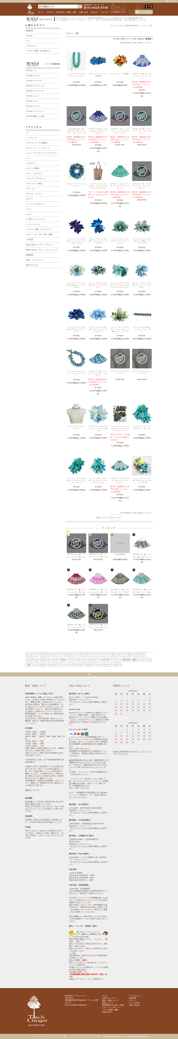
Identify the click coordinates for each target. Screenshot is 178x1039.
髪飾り (135, 660)
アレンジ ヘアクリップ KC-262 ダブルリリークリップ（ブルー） (76, 329)
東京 (29, 665)
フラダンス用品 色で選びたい (128, 26)
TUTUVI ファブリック (35, 86)
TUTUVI (49, 12)
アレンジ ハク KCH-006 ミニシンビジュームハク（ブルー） (141, 329)
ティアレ (63, 665)
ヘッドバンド (31, 138)
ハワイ (70, 660)
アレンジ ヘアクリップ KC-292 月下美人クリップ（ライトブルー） (76, 285)
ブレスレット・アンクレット (38, 148)
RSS (104, 1012)
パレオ (28, 214)
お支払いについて (109, 998)
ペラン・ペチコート (34, 173)
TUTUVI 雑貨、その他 (35, 116)
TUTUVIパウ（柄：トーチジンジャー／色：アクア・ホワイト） (141, 131)
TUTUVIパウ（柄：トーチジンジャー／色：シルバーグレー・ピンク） (98, 592)
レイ (27, 41)
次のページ (115, 518)
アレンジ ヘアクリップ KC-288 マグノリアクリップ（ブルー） (98, 285)
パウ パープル (125, 655)
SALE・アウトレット (34, 260)
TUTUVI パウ (31, 70)
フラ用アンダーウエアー (36, 219)
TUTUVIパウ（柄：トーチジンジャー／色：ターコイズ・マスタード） (141, 186)
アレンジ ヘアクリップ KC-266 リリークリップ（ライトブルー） (142, 285)
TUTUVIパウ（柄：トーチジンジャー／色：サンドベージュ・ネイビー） (76, 556)
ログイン (132, 1000)
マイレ (80, 665)
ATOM (108, 1012)
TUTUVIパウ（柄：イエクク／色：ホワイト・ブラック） (142, 556)
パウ (84, 660)
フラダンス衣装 (58, 660)
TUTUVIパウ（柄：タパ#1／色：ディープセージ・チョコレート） (120, 592)
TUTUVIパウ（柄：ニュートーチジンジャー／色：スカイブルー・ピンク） (120, 131)
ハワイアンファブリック (36, 178)
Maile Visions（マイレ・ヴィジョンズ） (42, 250)
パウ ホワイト (32, 655)
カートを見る (145, 12)
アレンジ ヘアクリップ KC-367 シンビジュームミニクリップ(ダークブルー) (76, 241)
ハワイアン (115, 660)
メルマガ (104, 12)
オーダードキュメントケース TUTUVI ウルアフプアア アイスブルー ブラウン (121, 428)
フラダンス (45, 660)
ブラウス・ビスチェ (34, 194)
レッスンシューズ (33, 224)
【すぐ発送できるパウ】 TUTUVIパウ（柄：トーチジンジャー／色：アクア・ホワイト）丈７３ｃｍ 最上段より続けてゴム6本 (76, 133)
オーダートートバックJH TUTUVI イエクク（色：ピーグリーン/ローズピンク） (98, 186)
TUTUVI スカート (33, 76)
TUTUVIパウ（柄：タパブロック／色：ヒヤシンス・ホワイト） (141, 76)
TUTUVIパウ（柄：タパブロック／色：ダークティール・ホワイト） (120, 480)
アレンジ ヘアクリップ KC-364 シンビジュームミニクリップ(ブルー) (98, 241)
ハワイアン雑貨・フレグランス (38, 229)
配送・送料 (71, 12)
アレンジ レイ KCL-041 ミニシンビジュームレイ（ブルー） (76, 373)
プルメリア (52, 665)
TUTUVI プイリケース (35, 91)
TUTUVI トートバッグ (35, 111)
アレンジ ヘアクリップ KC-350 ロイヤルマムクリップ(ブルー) (120, 241)
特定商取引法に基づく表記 (113, 1005)
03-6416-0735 (97, 7)
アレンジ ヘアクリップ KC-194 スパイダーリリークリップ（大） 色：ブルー (76, 480)
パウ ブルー (112, 655)
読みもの (94, 12)
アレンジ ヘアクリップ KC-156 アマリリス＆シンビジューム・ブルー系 (142, 480)
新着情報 (29, 31)
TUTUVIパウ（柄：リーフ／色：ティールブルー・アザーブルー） (98, 373)
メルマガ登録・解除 (110, 1010)
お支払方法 (60, 12)
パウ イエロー (85, 655)
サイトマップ (172, 1)
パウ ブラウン (139, 655)
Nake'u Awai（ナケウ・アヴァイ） (40, 245)
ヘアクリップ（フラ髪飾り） (38, 143)
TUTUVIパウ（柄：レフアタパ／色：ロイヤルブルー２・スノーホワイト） (98, 131)
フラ (77, 660)
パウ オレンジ (70, 655)
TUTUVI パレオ (32, 96)
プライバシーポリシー (111, 1007)
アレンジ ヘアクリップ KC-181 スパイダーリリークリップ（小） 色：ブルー (98, 480)
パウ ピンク (45, 655)
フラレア (117, 665)
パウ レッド (57, 655)
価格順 (141, 39)
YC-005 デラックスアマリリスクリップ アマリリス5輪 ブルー (98, 428)
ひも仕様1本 (120, 554)
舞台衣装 (126, 660)
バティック (30, 189)
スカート (29, 199)
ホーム (41, 12)
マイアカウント (135, 996)
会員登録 (132, 998)
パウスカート (31, 46)
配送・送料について (110, 1000)
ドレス (28, 209)
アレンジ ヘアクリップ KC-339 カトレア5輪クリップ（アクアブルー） (142, 241)
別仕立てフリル (32, 265)
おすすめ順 (132, 39)
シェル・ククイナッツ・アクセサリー (41, 153)
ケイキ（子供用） (33, 168)
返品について (107, 1003)
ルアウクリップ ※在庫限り (120, 73)
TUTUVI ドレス (32, 101)
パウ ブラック (32, 660)
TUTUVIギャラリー (118, 12)
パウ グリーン (99, 655)
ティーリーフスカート (35, 204)
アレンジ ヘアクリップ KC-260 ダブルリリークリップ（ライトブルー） (98, 329)
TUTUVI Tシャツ (33, 106)
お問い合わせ (134, 1005)
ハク (27, 158)
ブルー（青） (148, 26)
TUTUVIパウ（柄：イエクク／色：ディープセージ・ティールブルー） (142, 592)
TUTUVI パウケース (34, 81)
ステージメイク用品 (34, 184)
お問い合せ (83, 12)
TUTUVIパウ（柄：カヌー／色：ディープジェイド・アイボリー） (120, 186)
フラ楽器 (29, 240)
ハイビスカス (40, 665)
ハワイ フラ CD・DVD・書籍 (39, 234)
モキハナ (89, 665)
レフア (72, 665)
